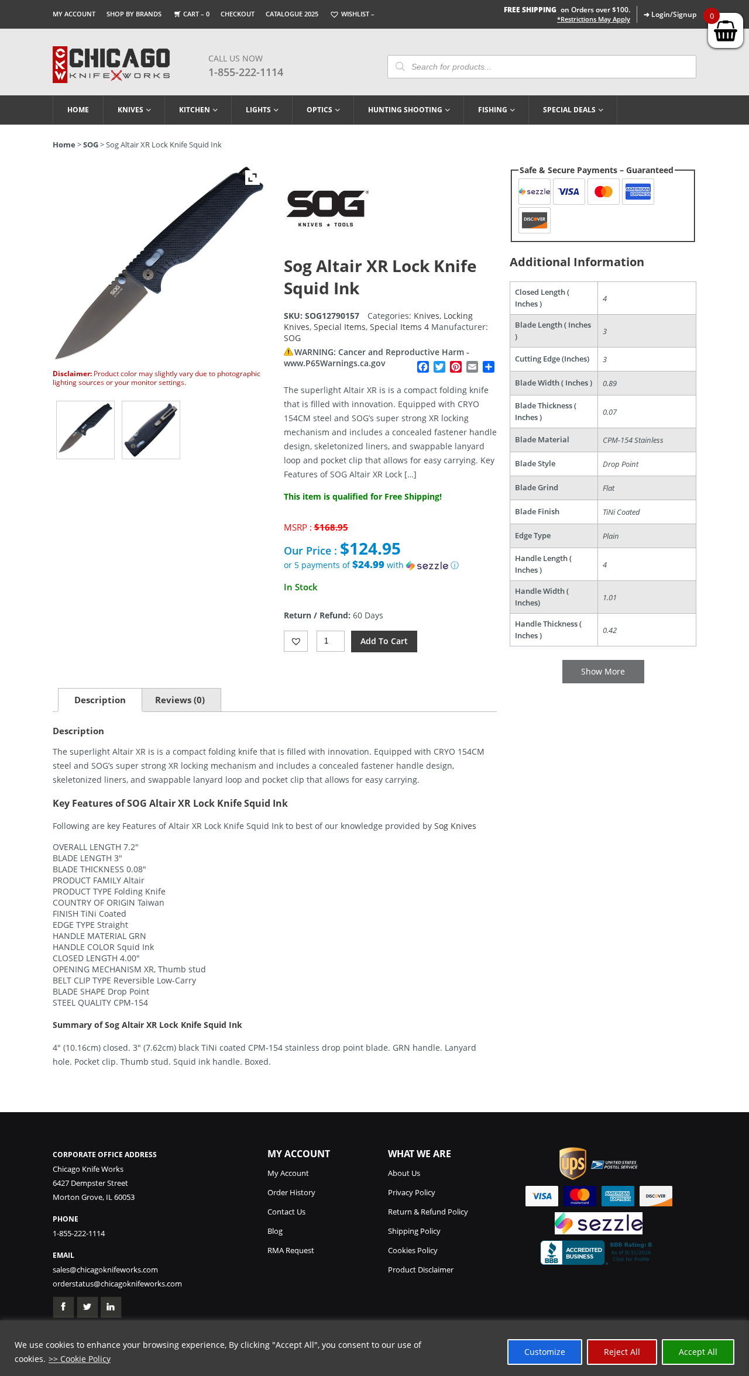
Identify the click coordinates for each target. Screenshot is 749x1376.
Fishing (492, 110)
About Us (404, 1173)
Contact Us (286, 1211)
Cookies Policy (413, 1250)
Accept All (698, 1351)
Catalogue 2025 (292, 13)
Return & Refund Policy (428, 1211)
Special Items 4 (399, 326)
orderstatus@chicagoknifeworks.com (117, 1283)
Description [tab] (100, 700)
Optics (319, 110)
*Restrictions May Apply (593, 19)
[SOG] (328, 248)
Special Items (340, 326)
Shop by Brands (134, 13)
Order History (291, 1192)
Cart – (196, 13)
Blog (275, 1231)
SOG (90, 144)
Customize (544, 1351)
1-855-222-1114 (245, 72)
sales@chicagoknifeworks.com (105, 1269)
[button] (390, 565)
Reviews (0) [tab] (180, 700)
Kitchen (194, 110)
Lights (258, 110)
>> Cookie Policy (80, 1358)
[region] (374, 1348)
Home (78, 110)
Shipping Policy (414, 1231)
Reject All (622, 1351)
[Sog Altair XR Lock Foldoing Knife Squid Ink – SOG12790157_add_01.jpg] (151, 430)
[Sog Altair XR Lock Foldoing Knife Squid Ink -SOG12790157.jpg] (85, 430)
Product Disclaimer (420, 1269)
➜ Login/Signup (670, 14)
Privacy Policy (411, 1192)
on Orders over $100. (567, 10)
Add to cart (384, 640)
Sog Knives (455, 825)
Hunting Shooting (405, 110)
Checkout (238, 13)
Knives (130, 110)
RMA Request (290, 1250)
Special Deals (569, 110)
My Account (74, 13)
